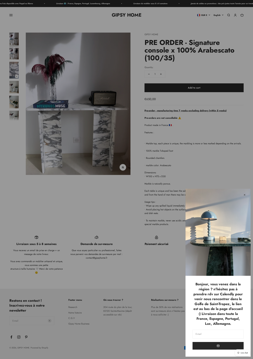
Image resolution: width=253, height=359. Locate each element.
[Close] (244, 194)
